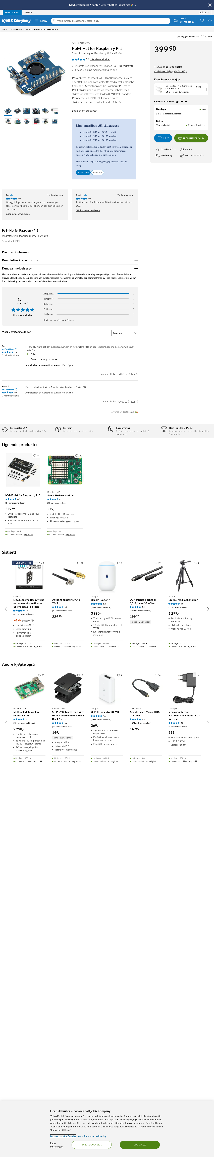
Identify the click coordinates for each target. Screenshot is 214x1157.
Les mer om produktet (84, 110)
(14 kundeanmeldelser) (15, 503)
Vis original (67, 365)
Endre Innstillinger (56, 1145)
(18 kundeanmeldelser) (101, 719)
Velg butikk (28, 534)
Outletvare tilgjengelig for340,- (170, 71)
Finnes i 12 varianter (180, 92)
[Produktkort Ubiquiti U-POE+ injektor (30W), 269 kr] (107, 688)
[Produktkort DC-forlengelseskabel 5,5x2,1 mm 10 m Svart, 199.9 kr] (145, 576)
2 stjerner (48, 309)
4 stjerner (48, 298)
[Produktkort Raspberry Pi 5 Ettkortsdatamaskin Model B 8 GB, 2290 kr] (29, 688)
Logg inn (97, 172)
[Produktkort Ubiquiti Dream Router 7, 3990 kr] (107, 576)
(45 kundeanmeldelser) (62, 726)
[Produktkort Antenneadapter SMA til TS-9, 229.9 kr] (68, 576)
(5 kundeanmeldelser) (178, 726)
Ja (126, 374)
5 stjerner (48, 293)
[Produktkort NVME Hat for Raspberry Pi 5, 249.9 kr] (23, 470)
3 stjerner (48, 303)
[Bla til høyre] (208, 609)
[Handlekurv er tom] (210, 20)
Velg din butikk (163, 125)
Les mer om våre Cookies (63, 1136)
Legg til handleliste (190, 36)
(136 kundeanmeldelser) (140, 723)
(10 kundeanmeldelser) (57, 503)
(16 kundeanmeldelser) (101, 607)
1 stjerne (47, 314)
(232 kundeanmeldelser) (140, 610)
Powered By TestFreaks (122, 411)
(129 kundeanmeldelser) (24, 723)
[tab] (12, 12)
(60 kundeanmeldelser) (62, 610)
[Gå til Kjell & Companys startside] (17, 21)
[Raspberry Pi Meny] (27, 29)
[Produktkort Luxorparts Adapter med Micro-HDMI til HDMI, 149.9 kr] (145, 688)
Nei (133, 374)
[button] (8, 111)
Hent (166, 138)
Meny (43, 20)
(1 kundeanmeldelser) (178, 607)
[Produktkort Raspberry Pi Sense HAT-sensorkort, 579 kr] (65, 470)
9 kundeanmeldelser (100, 59)
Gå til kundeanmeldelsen (18, 214)
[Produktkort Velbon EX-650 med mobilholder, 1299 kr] (184, 576)
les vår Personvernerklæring (91, 1136)
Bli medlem (83, 172)
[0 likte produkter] (202, 20)
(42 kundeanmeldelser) (23, 614)
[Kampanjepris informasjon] (32, 620)
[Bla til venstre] (6, 609)
